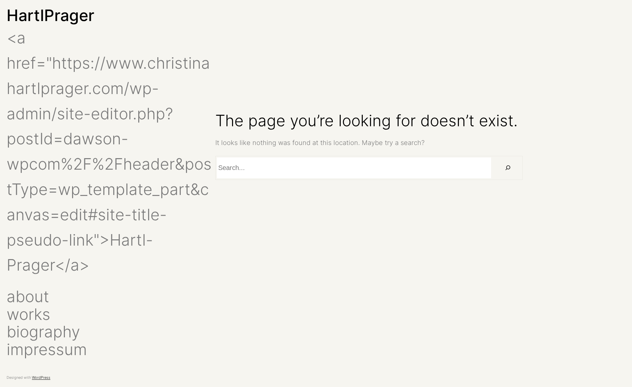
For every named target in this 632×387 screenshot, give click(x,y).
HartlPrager (50, 15)
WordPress (41, 377)
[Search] (507, 167)
